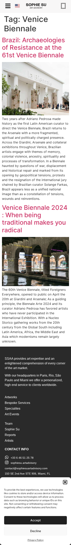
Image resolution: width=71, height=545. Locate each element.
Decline (35, 531)
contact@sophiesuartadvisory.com (26, 468)
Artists (9, 440)
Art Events (12, 414)
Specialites (12, 408)
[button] (65, 482)
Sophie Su (12, 429)
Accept (35, 520)
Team (8, 423)
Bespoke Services (17, 402)
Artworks (11, 397)
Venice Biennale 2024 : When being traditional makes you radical (34, 219)
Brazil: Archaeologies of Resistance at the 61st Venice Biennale (33, 47)
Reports (10, 435)
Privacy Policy (36, 540)
